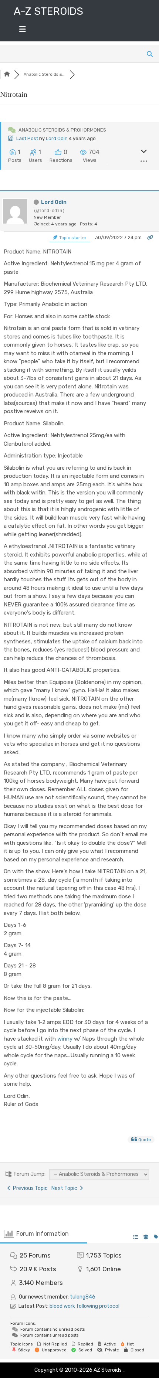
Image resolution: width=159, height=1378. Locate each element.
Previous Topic (29, 1188)
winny (64, 1038)
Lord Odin (57, 138)
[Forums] (7, 74)
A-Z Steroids (48, 11)
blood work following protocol (84, 1306)
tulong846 (82, 1297)
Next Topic (65, 1188)
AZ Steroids (108, 1370)
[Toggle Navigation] (22, 31)
